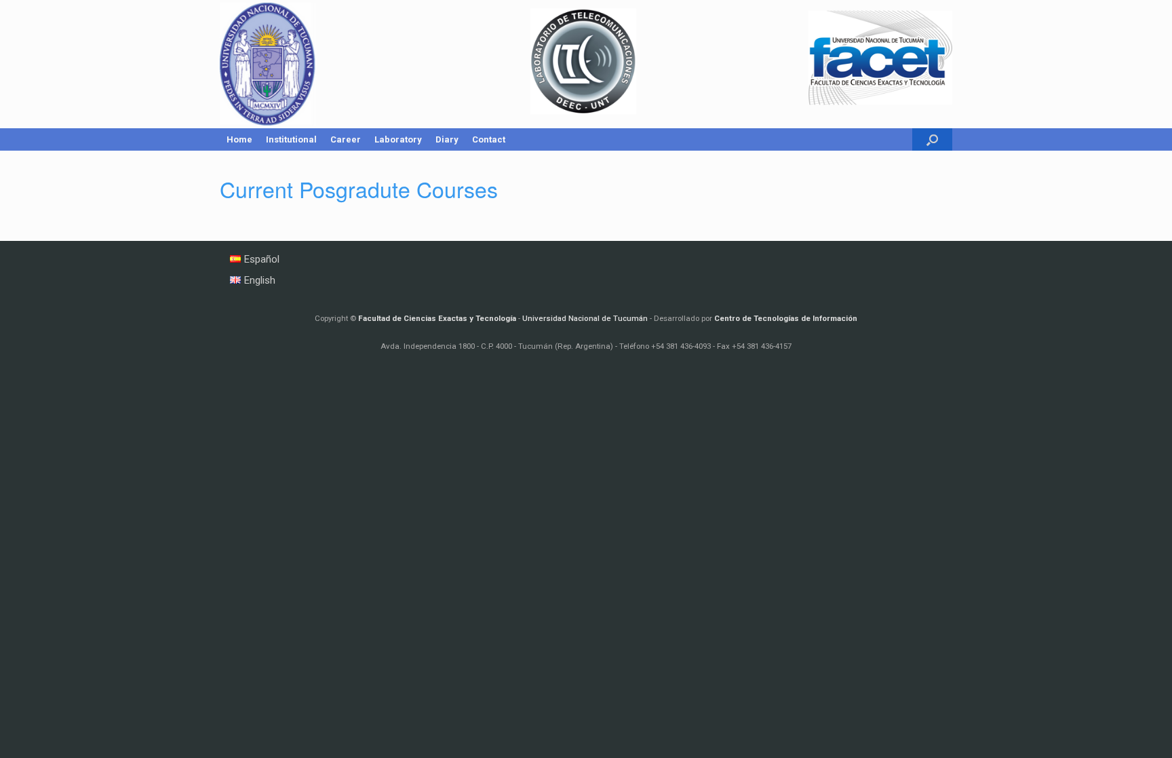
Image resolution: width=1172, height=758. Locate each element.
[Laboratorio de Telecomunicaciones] (586, 64)
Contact (488, 139)
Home (239, 139)
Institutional (291, 139)
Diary (446, 139)
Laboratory (398, 139)
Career (345, 139)
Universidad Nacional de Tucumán (585, 318)
